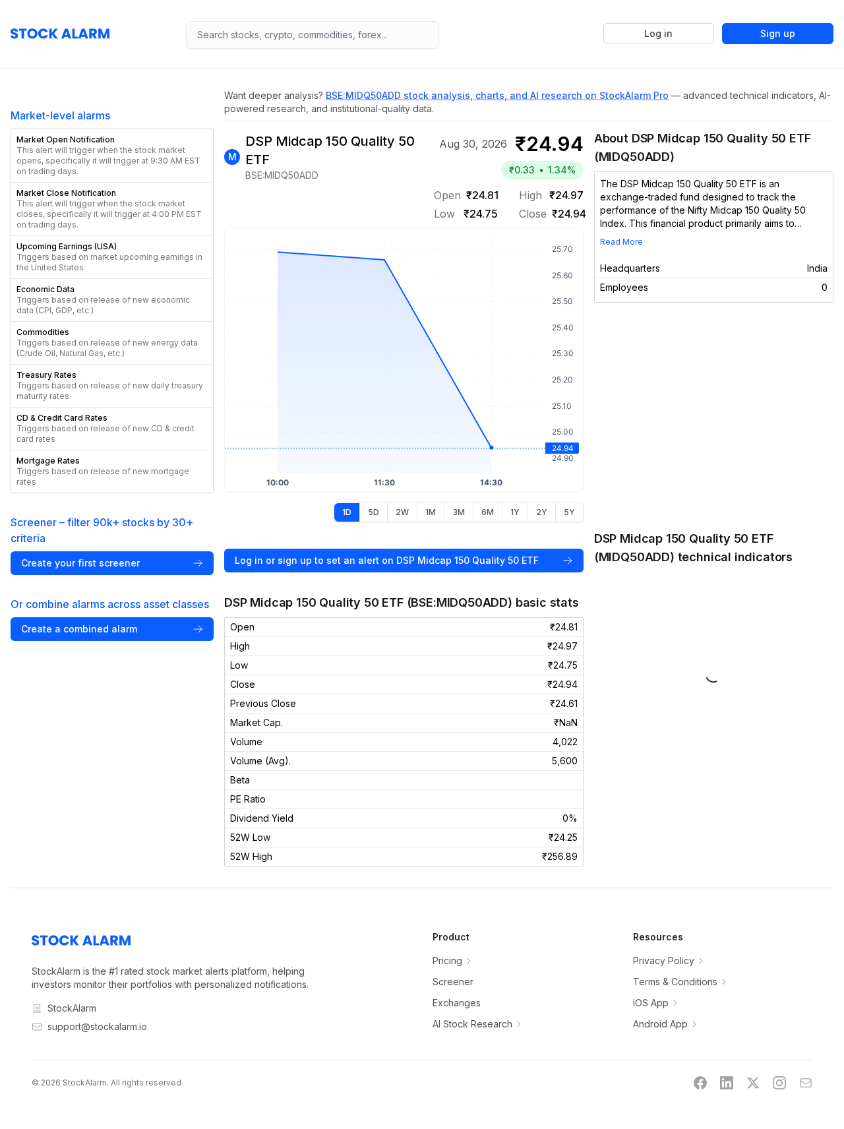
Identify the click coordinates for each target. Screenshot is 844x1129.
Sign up (777, 33)
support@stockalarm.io (97, 1026)
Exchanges (457, 1002)
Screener (453, 981)
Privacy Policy (663, 960)
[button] (112, 155)
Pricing (447, 960)
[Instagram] (779, 1082)
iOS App (651, 1002)
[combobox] (312, 35)
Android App (660, 1023)
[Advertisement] (713, 416)
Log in (658, 33)
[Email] (805, 1082)
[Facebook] (700, 1082)
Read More (621, 242)
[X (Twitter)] (753, 1082)
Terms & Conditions (675, 981)
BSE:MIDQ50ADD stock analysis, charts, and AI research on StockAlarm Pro (497, 95)
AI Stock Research (472, 1023)
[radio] (346, 512)
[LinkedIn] (726, 1082)
